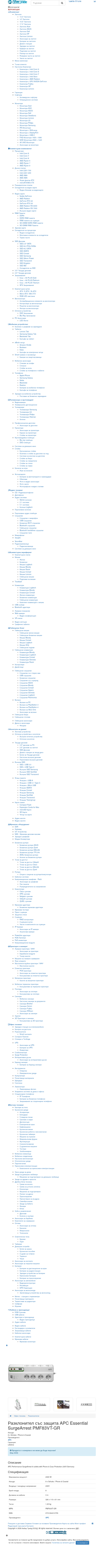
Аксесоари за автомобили (25, 1280)
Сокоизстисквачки (27, 1144)
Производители (55, 1523)
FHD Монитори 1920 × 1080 (31, 137)
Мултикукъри (25, 1141)
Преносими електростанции (26, 1166)
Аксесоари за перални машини (27, 1263)
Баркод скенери (21, 1062)
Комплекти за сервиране (25, 1221)
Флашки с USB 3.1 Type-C (30, 783)
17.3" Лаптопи (25, 24)
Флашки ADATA (26, 787)
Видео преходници (27, 1319)
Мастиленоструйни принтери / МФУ (29, 963)
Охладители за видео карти (26, 187)
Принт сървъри (21, 912)
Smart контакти (26, 1034)
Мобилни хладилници (23, 1156)
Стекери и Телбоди (22, 1039)
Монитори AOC (26, 108)
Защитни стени (21, 914)
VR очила (18, 618)
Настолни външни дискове (30, 757)
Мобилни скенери (27, 998)
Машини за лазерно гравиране (27, 958)
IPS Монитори (25, 128)
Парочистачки (20, 1163)
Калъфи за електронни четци (31, 352)
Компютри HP (25, 86)
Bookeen (23, 347)
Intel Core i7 (24, 156)
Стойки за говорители (28, 461)
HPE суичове (25, 894)
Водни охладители (27, 232)
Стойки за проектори (28, 435)
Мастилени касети (27, 966)
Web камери (20, 613)
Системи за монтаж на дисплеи (32, 456)
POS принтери (25, 970)
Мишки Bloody (25, 567)
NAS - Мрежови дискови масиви (27, 834)
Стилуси (23, 365)
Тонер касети (25, 956)
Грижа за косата (26, 1184)
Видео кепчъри (21, 622)
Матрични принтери (23, 978)
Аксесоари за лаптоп (28, 38)
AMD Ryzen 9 (25, 165)
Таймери (18, 1244)
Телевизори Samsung (28, 409)
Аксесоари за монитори (29, 145)
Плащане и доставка (16, 1523)
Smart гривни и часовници (25, 354)
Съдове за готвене (27, 1253)
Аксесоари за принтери (29, 951)
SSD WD (23, 265)
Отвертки (23, 1070)
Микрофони (19, 535)
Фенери (23, 1206)
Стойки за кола (26, 368)
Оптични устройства (23, 310)
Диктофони (19, 495)
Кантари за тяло (21, 1107)
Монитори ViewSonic (28, 115)
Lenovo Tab (24, 331)
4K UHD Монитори (27, 142)
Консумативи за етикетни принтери (34, 975)
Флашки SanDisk (26, 795)
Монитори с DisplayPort (29, 132)
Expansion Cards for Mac (29, 807)
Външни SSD (20, 762)
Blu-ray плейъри (26, 440)
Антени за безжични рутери (31, 857)
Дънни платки (20, 168)
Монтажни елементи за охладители (34, 235)
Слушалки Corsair (27, 687)
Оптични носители (27, 739)
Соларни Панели (21, 1036)
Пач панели (24, 884)
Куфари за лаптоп (27, 48)
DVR (16, 826)
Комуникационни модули (25, 942)
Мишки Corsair (25, 572)
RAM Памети (20, 213)
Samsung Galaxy (26, 378)
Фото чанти (24, 484)
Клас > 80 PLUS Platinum (29, 280)
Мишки (17, 557)
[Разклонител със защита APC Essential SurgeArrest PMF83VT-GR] (52, 1373)
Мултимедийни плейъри (24, 437)
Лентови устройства (23, 731)
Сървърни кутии (26, 922)
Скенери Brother (26, 1003)
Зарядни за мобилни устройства (28, 393)
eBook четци (20, 342)
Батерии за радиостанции (30, 1271)
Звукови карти (20, 228)
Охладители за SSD (27, 268)
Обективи (23, 479)
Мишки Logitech (26, 564)
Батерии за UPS (26, 1047)
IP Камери (19, 927)
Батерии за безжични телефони (32, 1099)
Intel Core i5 (24, 153)
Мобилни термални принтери (26, 984)
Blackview (23, 382)
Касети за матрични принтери (32, 980)
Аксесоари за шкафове (29, 881)
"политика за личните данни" (63, 1542)
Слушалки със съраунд (29, 680)
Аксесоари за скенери (28, 1013)
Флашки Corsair (26, 790)
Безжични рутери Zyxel (29, 847)
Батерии (18, 1266)
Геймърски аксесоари (23, 720)
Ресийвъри (24, 1285)
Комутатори (19, 889)
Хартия (17, 1016)
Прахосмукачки (26, 1196)
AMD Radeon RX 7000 (28, 208)
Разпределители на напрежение (33, 886)
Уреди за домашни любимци (26, 1174)
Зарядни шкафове (22, 836)
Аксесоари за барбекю (24, 1218)
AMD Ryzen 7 (25, 163)
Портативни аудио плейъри (26, 513)
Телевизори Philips (27, 414)
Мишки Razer (25, 569)
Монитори (19, 103)
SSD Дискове (20, 241)
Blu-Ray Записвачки (27, 315)
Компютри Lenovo (27, 88)
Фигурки (23, 725)
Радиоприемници (22, 543)
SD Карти (23, 812)
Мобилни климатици (23, 1153)
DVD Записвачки (26, 313)
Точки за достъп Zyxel (28, 869)
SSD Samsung (25, 256)
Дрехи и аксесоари (22, 723)
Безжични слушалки (27, 678)
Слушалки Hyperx (27, 690)
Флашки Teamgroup (27, 800)
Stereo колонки (26, 500)
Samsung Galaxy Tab (28, 334)
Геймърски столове (22, 717)
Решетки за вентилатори (29, 306)
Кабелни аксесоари (22, 1333)
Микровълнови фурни (28, 1139)
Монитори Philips (26, 123)
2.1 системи (24, 502)
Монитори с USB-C (27, 135)
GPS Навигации (26, 1288)
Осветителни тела (22, 1236)
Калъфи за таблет (27, 339)
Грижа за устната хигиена (30, 1186)
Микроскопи (24, 1230)
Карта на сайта (68, 1523)
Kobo (22, 350)
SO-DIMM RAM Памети (29, 225)
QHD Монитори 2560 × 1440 (31, 140)
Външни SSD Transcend (29, 774)
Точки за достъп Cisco (28, 864)
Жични (22, 559)
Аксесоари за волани (28, 712)
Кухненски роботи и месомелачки (33, 1131)
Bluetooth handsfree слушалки (31, 530)
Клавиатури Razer (27, 662)
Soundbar (18, 541)
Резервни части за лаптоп (30, 56)
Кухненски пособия (27, 1251)
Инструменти (20, 1068)
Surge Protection (21, 1055)
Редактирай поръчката (17, 1526)
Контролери (19, 664)
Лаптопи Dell (25, 31)
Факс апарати (20, 961)
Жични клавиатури (27, 595)
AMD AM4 (23, 175)
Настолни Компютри (23, 67)
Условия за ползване (40, 1523)
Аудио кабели (20, 1322)
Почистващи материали (24, 1078)
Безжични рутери (21, 842)
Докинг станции (26, 43)
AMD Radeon (25, 198)
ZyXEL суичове (25, 901)
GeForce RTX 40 (26, 201)
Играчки (18, 1306)
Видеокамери (20, 402)
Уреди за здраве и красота (25, 1179)
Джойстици (19, 667)
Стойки (17, 448)
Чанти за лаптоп (26, 58)
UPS (16, 1042)
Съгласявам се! (82, 1543)
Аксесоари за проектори (29, 430)
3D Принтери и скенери (24, 1018)
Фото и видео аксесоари (29, 481)
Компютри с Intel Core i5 (29, 71)
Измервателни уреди (28, 1073)
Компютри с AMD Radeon (30, 79)
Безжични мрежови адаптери (31, 907)
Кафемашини (25, 1127)
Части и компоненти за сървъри (32, 924)
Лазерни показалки (22, 611)
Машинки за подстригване (30, 1191)
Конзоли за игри (21, 468)
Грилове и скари (26, 1119)
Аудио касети (20, 818)
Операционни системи (29, 99)
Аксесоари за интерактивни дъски (33, 1059)
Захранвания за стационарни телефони (36, 1101)
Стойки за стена (26, 463)
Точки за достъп (21, 859)
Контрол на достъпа (23, 1029)
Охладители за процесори (25, 230)
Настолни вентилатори (24, 1158)
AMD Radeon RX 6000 (28, 206)
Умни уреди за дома (23, 1172)
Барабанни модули (27, 953)
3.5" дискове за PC (27, 745)
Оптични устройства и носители (27, 734)
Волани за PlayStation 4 (29, 707)
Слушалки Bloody (26, 685)
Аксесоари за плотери (28, 991)
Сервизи (28, 1523)
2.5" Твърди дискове (23, 273)
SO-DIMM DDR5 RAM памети (31, 223)
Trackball (18, 581)
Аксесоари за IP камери (29, 929)
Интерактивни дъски (23, 1057)
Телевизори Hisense (28, 417)
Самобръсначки (26, 1201)
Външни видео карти (28, 210)
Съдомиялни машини (28, 1146)
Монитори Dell (25, 113)
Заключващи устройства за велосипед (35, 1292)
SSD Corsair (24, 253)
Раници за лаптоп (27, 53)
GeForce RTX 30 (26, 203)
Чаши (22, 1258)
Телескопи (24, 1233)
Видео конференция (28, 615)
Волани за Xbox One (28, 709)
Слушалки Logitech (27, 695)
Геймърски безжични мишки (31, 635)
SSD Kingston (25, 263)
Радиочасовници (26, 546)
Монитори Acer (26, 106)
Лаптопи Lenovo (26, 36)
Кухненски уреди (21, 1110)
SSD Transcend (26, 260)
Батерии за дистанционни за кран (33, 1268)
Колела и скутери (27, 1216)
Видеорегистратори (27, 1283)
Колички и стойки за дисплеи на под (34, 453)
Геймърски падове (27, 647)
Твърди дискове (21, 742)
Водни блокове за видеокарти (31, 190)
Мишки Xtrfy (24, 645)
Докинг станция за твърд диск (31, 752)
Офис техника (19, 1416)
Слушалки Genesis (27, 692)
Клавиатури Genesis (28, 659)
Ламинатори (20, 1086)
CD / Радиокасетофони (24, 492)
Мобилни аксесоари (23, 360)
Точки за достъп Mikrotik (29, 867)
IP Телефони (25, 1096)
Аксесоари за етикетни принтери (33, 973)
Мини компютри (21, 60)
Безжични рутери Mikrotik (30, 850)
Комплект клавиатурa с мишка (32, 602)
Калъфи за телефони (28, 390)
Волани (18, 700)
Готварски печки (26, 1117)
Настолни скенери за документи (32, 1001)
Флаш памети (20, 778)
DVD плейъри (25, 442)
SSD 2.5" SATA (25, 243)
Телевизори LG (26, 412)
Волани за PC (25, 702)
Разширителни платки (23, 185)
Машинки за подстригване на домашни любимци (39, 1177)
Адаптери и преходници (24, 1317)
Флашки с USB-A (26, 780)
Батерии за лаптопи (28, 41)
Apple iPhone (25, 375)
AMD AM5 (23, 178)
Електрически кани (27, 1124)
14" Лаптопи (24, 19)
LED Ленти (24, 320)
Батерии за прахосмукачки (30, 1278)
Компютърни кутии (22, 289)
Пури (22, 1241)
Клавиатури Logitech (28, 587)
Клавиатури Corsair (27, 592)
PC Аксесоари (20, 318)
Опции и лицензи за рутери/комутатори (35, 874)
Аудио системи (21, 497)
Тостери (23, 1149)
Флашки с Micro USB (28, 785)
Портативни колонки (23, 509)
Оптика (17, 1223)
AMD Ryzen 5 (25, 160)
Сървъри (18, 917)
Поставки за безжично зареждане (33, 396)
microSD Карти (25, 809)
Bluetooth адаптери (22, 607)
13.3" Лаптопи (25, 16)
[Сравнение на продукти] (95, 1)
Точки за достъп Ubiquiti (29, 862)
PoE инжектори (21, 940)
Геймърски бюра (21, 714)
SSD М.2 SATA (25, 248)
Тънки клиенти (20, 64)
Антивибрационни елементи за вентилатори (37, 301)
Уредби (18, 537)
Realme (23, 385)
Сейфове (18, 1303)
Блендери (24, 1114)
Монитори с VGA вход (28, 130)
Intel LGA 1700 (25, 170)
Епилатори (24, 1189)
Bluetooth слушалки (27, 525)
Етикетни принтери (22, 968)
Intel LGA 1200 (25, 173)
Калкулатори (20, 1075)
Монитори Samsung (27, 125)
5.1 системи (24, 504)
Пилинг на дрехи (26, 1194)
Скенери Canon (26, 1006)
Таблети (18, 329)
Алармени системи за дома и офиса (29, 1091)
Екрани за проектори (28, 432)
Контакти (30, 1526)
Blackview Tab (25, 336)
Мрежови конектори (27, 1341)
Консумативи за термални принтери (34, 986)
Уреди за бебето (26, 1203)
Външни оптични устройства (31, 736)
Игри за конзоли (26, 470)
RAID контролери (26, 919)
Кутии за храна (26, 1249)
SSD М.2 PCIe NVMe (28, 246)
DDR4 (22, 215)
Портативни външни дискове (31, 759)
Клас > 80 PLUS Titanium (29, 282)
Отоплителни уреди (23, 1161)
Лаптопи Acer (25, 26)
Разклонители (20, 1031)
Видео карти (20, 193)
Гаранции (18, 92)
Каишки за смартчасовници (30, 357)
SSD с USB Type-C (27, 767)
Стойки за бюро (26, 458)
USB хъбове (19, 604)
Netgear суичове (26, 896)
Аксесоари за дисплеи (28, 425)
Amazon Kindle (25, 345)
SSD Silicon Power (27, 258)
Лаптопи (18, 14)
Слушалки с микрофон (29, 518)
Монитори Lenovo (27, 118)
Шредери (18, 1080)
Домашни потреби (22, 1246)
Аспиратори (24, 1112)
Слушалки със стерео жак (30, 673)
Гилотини (18, 1083)
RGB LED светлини (27, 296)
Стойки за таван (26, 465)
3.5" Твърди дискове (23, 270)
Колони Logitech (26, 507)
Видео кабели (20, 1325)
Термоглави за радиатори (25, 1301)
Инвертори (24, 1050)
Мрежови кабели (21, 1339)
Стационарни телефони (24, 1094)
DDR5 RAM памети (27, 218)
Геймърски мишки (27, 576)
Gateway (18, 829)
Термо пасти (25, 237)
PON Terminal (20, 937)
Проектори (19, 428)
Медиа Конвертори (22, 839)
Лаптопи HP (24, 34)
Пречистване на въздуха (29, 1199)
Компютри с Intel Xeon (28, 76)
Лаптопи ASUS (25, 29)
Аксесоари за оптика (28, 1225)
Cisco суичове (25, 891)
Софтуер (18, 95)
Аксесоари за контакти (24, 1261)
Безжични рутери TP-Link (30, 852)
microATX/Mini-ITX (27, 182)
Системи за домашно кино (25, 446)
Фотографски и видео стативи (32, 486)
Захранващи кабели (23, 1330)
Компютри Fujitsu (26, 84)
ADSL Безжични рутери (29, 855)
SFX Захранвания (27, 285)
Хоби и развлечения (23, 1211)
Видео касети (20, 820)
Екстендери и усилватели (25, 1328)
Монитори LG (25, 120)
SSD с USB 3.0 (25, 764)
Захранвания (20, 275)
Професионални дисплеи (25, 423)
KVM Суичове (20, 1312)
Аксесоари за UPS (27, 1045)
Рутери (17, 872)
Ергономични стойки (28, 451)
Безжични (23, 562)
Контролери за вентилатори (31, 303)
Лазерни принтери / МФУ (25, 948)
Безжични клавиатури (28, 597)
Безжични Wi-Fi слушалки (30, 523)
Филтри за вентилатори (29, 308)
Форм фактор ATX (27, 180)
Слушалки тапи (26, 533)
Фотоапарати (20, 474)
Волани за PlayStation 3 (29, 705)
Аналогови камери (27, 931)
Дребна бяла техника (23, 1181)
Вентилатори (20, 298)
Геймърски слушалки (28, 528)
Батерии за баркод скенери (31, 1064)
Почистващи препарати (24, 1299)
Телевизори (19, 407)
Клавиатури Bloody (27, 590)
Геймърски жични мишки (29, 633)
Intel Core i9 (24, 158)
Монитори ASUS (26, 110)
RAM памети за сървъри (29, 220)
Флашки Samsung (27, 792)
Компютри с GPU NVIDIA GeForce (33, 81)
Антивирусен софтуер (28, 97)
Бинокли (23, 1228)
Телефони (19, 373)
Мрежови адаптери (22, 905)
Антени (22, 419)
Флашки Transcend (27, 797)
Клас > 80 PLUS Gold (28, 278)
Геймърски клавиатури (29, 600)
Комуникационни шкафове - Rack (28, 879)
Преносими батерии (28, 1275)
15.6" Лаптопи (25, 21)
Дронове (23, 1213)
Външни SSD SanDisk (28, 772)
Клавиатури (19, 585)
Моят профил (80, 1523)
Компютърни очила (22, 554)
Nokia (22, 380)
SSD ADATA (24, 251)
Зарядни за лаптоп (27, 46)
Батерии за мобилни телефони (32, 387)
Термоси (23, 1256)
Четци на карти (26, 814)
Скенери (18, 996)
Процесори (19, 151)
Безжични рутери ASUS (29, 845)
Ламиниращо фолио (28, 1089)
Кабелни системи (22, 877)
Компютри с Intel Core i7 (29, 74)
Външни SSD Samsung (29, 769)
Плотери (18, 989)
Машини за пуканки (27, 1136)
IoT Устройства (21, 831)
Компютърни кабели (23, 1336)
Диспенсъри (24, 1122)
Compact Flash (25, 805)
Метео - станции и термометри (27, 1296)
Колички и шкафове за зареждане (28, 326)
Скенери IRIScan (26, 1011)
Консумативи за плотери (29, 994)
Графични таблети (22, 624)
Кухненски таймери (27, 1134)
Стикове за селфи (27, 363)
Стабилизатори (21, 1052)
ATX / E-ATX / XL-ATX (28, 291)
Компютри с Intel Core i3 (29, 69)
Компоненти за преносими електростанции (37, 1168)
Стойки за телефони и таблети (32, 370)
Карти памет (20, 802)
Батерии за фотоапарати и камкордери (35, 476)
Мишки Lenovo (25, 574)
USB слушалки (25, 675)
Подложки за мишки (27, 579)
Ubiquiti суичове (26, 898)
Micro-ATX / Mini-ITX (28, 293)
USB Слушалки (26, 520)
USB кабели (19, 1314)
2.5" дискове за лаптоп (29, 747)
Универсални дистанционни (26, 404)
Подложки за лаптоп (28, 51)
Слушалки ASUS (26, 683)
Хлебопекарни (25, 1151)
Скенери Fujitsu (26, 1008)
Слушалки (19, 515)
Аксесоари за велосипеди (25, 1290)
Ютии (22, 1208)
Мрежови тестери (22, 909)
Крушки (22, 1239)
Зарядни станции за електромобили (29, 1027)
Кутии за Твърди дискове (30, 755)
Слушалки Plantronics (28, 697)
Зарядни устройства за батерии (32, 1273)
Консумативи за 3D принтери (31, 1020)
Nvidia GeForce (26, 196)
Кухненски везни (26, 1129)
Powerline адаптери (22, 935)
